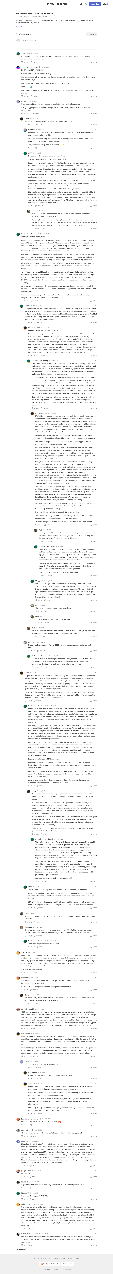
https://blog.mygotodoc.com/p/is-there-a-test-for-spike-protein (45, 83)
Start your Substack (50, 1264)
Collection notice (73, 1258)
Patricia (27, 1061)
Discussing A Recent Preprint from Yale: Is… (35, 13)
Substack (45, 1269)
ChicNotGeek (26, 1182)
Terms (63, 1258)
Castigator (28, 927)
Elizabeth (24, 101)
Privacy (57, 1258)
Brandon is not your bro (30, 1119)
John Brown (25, 1141)
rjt (29, 153)
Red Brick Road (27, 1009)
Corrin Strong (26, 1130)
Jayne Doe (32, 642)
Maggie (27, 306)
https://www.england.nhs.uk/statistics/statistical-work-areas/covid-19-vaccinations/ (58, 1053)
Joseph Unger (26, 1171)
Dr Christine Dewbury (29, 234)
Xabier (27, 995)
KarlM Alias (25, 977)
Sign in (106, 4)
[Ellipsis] (95, 53)
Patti (40, 530)
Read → (19, 27)
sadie (27, 118)
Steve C (24, 53)
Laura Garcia (33, 327)
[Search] (81, 4)
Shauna (24, 952)
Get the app (67, 1264)
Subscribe (95, 4)
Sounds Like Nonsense (29, 67)
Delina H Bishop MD (29, 1234)
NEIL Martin (25, 1033)
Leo (33, 211)
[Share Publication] (86, 4)
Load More (21, 1249)
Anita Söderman (27, 1204)
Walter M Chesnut (23, 16)
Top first (93, 34)
